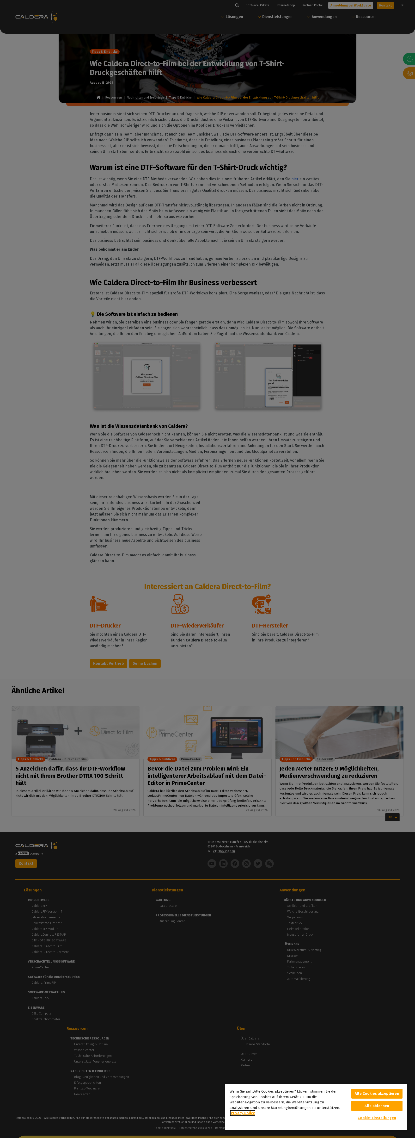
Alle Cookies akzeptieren (377, 1093)
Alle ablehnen (377, 1106)
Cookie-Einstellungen (377, 1118)
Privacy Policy (243, 1113)
